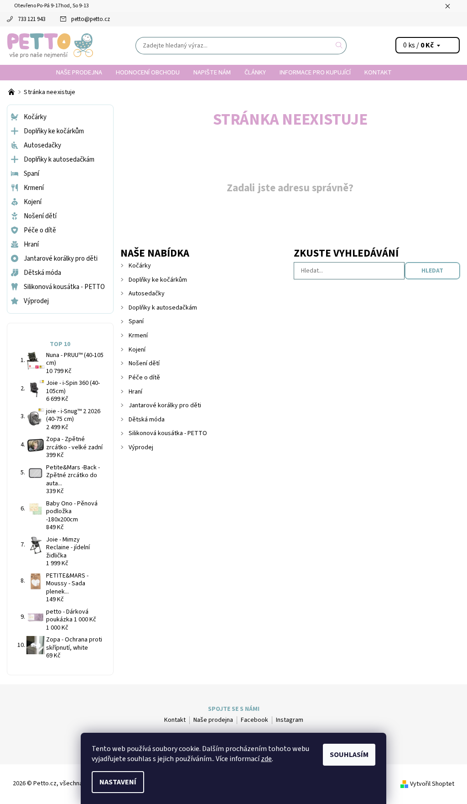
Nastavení (117, 782)
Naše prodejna (79, 72)
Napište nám (212, 72)
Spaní (136, 321)
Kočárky (140, 265)
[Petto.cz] (50, 45)
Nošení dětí (144, 363)
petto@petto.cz (90, 19)
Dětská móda (147, 419)
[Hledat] (339, 45)
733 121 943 (31, 19)
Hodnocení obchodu (148, 72)
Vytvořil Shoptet (432, 783)
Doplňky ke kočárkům (158, 279)
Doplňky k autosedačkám (163, 307)
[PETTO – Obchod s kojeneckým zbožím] (12, 92)
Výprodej (141, 447)
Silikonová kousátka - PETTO (168, 433)
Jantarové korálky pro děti (165, 405)
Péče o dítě (144, 377)
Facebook (254, 720)
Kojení (137, 349)
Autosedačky (147, 293)
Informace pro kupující (315, 72)
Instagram (289, 720)
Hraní (135, 391)
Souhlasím (349, 755)
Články (255, 72)
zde (266, 759)
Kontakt (378, 72)
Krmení (138, 335)
